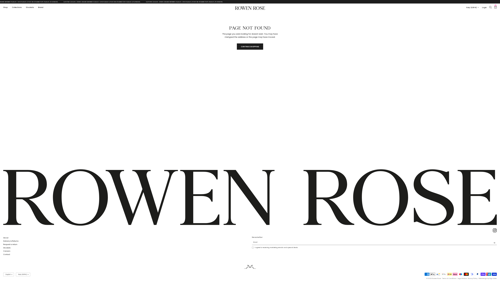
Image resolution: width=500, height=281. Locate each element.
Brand (40, 7)
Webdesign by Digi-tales (488, 278)
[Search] (490, 7)
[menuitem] (6, 7)
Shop (5, 7)
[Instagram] (494, 230)
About (5, 238)
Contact (6, 254)
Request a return (10, 244)
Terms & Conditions (449, 278)
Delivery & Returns (10, 241)
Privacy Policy (472, 278)
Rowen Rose (250, 7)
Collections (17, 7)
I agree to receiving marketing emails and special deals (276, 247)
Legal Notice (462, 278)
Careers (6, 251)
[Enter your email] (494, 243)
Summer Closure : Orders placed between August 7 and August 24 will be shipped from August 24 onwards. (105, 1)
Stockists (30, 7)
